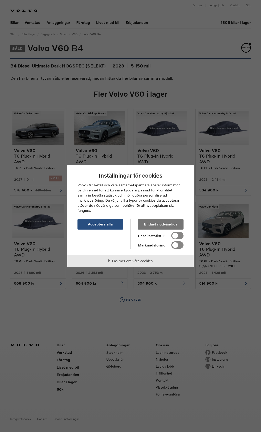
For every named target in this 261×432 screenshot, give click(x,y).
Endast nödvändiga (161, 224)
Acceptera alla (100, 224)
